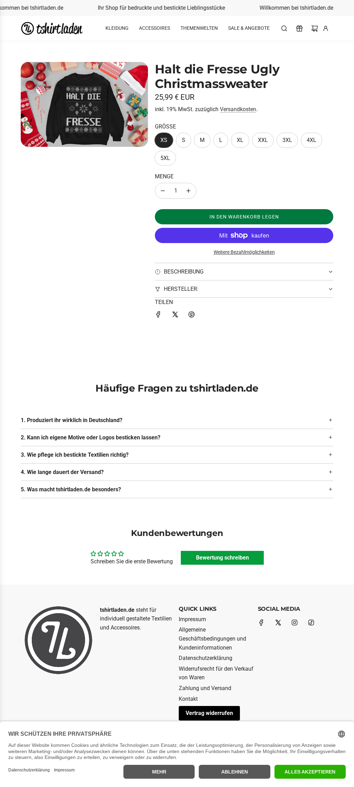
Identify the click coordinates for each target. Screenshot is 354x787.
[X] (278, 622)
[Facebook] (261, 622)
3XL (287, 140)
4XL (311, 140)
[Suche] (284, 28)
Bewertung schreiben (222, 557)
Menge (164, 176)
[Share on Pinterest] (191, 316)
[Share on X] (175, 316)
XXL (263, 140)
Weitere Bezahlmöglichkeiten (244, 252)
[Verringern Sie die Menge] (162, 190)
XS (163, 140)
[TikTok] (311, 622)
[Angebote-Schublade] (299, 28)
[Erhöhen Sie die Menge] (188, 190)
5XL (165, 158)
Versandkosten (238, 109)
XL (240, 140)
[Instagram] (294, 622)
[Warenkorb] (314, 28)
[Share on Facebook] (158, 316)
